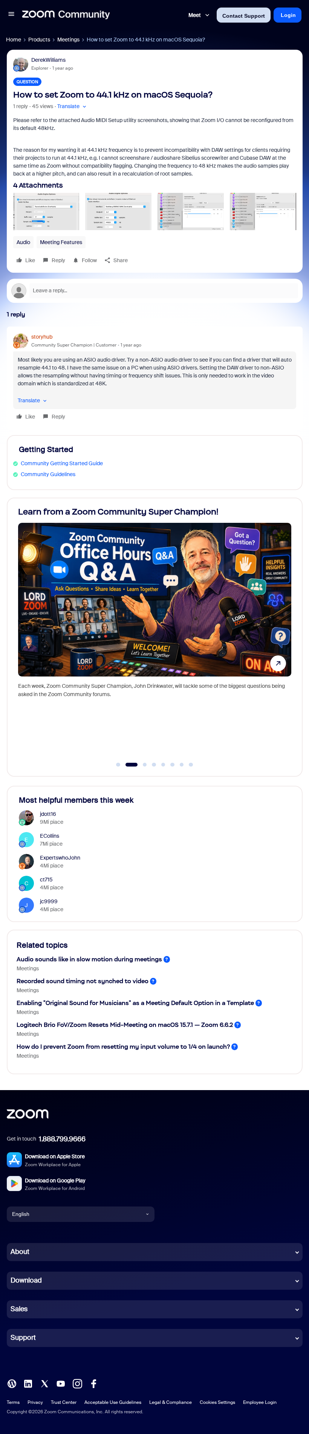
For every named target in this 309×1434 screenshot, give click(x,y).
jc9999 (49, 901)
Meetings (68, 39)
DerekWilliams (48, 60)
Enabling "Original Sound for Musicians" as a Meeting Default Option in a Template (135, 1002)
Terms (13, 1402)
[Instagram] (77, 1382)
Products (39, 39)
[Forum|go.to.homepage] (66, 15)
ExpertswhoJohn (60, 857)
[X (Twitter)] (44, 1382)
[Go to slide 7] (181, 764)
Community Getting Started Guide (62, 463)
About (20, 1251)
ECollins (49, 835)
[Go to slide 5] (163, 764)
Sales (19, 1308)
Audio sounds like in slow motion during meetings (89, 959)
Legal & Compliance (170, 1402)
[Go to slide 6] (172, 764)
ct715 (46, 879)
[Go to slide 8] (191, 764)
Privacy (35, 1402)
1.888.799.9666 (62, 1139)
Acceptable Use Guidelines (112, 1402)
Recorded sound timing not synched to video (82, 981)
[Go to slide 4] (154, 764)
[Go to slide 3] (140, 764)
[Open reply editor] (155, 291)
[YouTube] (61, 1382)
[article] (154, 378)
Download (26, 1280)
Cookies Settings (217, 1402)
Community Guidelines (48, 474)
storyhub (41, 336)
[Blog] (12, 1382)
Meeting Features (61, 242)
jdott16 (48, 814)
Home (13, 39)
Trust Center (63, 1402)
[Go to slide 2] (127, 764)
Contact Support (243, 16)
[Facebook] (93, 1382)
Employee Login (260, 1402)
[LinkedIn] (28, 1382)
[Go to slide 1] (118, 764)
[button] (11, 15)
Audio (23, 242)
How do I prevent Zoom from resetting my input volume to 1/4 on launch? (123, 1046)
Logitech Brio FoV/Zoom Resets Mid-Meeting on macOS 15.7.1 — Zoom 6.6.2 (125, 1024)
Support (23, 1337)
